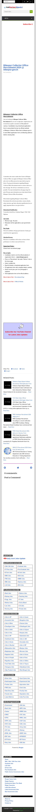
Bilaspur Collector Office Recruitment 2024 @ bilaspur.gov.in (15, 67)
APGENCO (23, 736)
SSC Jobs (23, 714)
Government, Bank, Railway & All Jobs (22, 808)
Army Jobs (23, 727)
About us (7, 799)
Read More (6, 410)
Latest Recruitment (10, 787)
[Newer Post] (5, 467)
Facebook (15, 369)
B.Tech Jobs (8, 767)
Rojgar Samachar (10, 785)
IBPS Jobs (23, 708)
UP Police (8, 739)
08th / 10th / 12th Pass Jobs (13, 761)
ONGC (7, 714)
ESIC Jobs (8, 724)
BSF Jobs (8, 736)
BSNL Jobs (8, 733)
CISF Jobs (23, 721)
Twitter (23, 369)
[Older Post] (31, 467)
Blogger (21, 747)
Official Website (19, 281)
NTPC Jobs (8, 721)
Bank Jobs (8, 708)
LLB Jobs (7, 765)
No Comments (7, 72)
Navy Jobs (8, 742)
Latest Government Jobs (12, 789)
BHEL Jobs (23, 717)
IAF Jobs (7, 730)
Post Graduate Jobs (10, 769)
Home (6, 759)
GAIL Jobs (23, 724)
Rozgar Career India (10, 779)
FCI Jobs (7, 727)
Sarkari (7, 711)
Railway (22, 730)
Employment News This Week (13, 783)
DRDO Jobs (23, 711)
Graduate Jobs (9, 763)
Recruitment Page (19, 277)
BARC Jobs (23, 733)
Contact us (8, 803)
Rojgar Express (9, 781)
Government (8, 705)
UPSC (6, 717)
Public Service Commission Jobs (14, 772)
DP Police (23, 739)
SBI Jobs (22, 705)
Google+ (7, 371)
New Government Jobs (11, 791)
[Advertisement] (18, 44)
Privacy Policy (9, 801)
